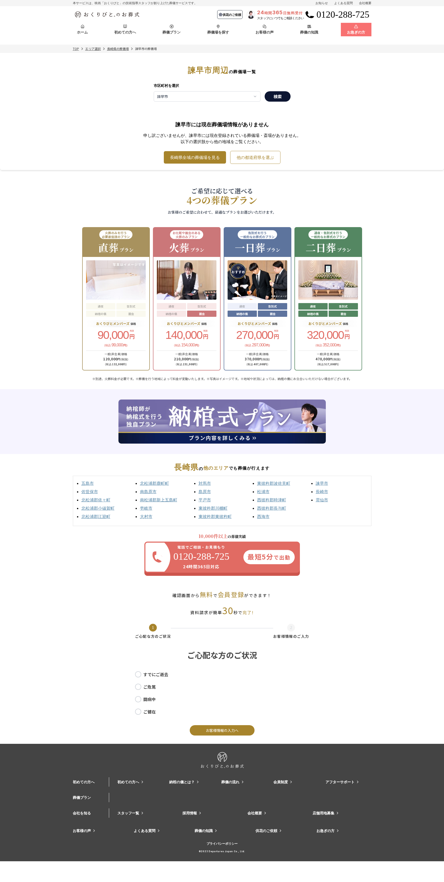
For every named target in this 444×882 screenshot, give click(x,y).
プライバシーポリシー (222, 843)
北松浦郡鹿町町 (154, 483)
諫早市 (322, 483)
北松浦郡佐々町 (95, 499)
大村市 (146, 516)
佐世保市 (89, 491)
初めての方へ (84, 782)
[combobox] (207, 96)
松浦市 (263, 491)
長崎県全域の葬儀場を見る (195, 157)
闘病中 (149, 699)
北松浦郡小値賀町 (98, 508)
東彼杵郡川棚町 (213, 508)
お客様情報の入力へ (222, 730)
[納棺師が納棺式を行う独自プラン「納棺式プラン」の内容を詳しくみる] (222, 422)
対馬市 (205, 483)
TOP (76, 49)
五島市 (87, 483)
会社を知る (82, 813)
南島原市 (148, 491)
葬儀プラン (82, 797)
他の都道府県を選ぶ (255, 157)
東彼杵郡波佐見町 (273, 483)
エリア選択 (93, 49)
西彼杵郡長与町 (271, 508)
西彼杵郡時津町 (271, 499)
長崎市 (322, 491)
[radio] (138, 674)
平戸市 (205, 499)
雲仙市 (322, 499)
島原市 (205, 491)
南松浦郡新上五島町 (158, 499)
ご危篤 (149, 687)
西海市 (263, 516)
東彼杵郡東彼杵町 (215, 516)
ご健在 (149, 712)
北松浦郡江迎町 (95, 516)
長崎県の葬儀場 (118, 49)
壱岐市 (146, 508)
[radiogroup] (222, 693)
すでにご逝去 (155, 674)
